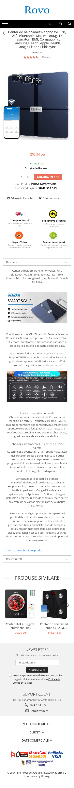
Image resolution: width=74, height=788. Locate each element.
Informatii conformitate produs (24, 550)
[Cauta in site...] (69, 24)
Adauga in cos (48, 177)
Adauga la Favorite (21, 198)
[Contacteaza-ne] (50, 24)
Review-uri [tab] (14, 559)
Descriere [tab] (11, 262)
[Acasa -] (37, 10)
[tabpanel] (37, 105)
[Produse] (5, 25)
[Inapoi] (3, 33)
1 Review (45, 57)
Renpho (37, 52)
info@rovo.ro (39, 711)
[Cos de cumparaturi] (60, 24)
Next (68, 110)
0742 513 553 (39, 705)
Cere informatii (51, 198)
